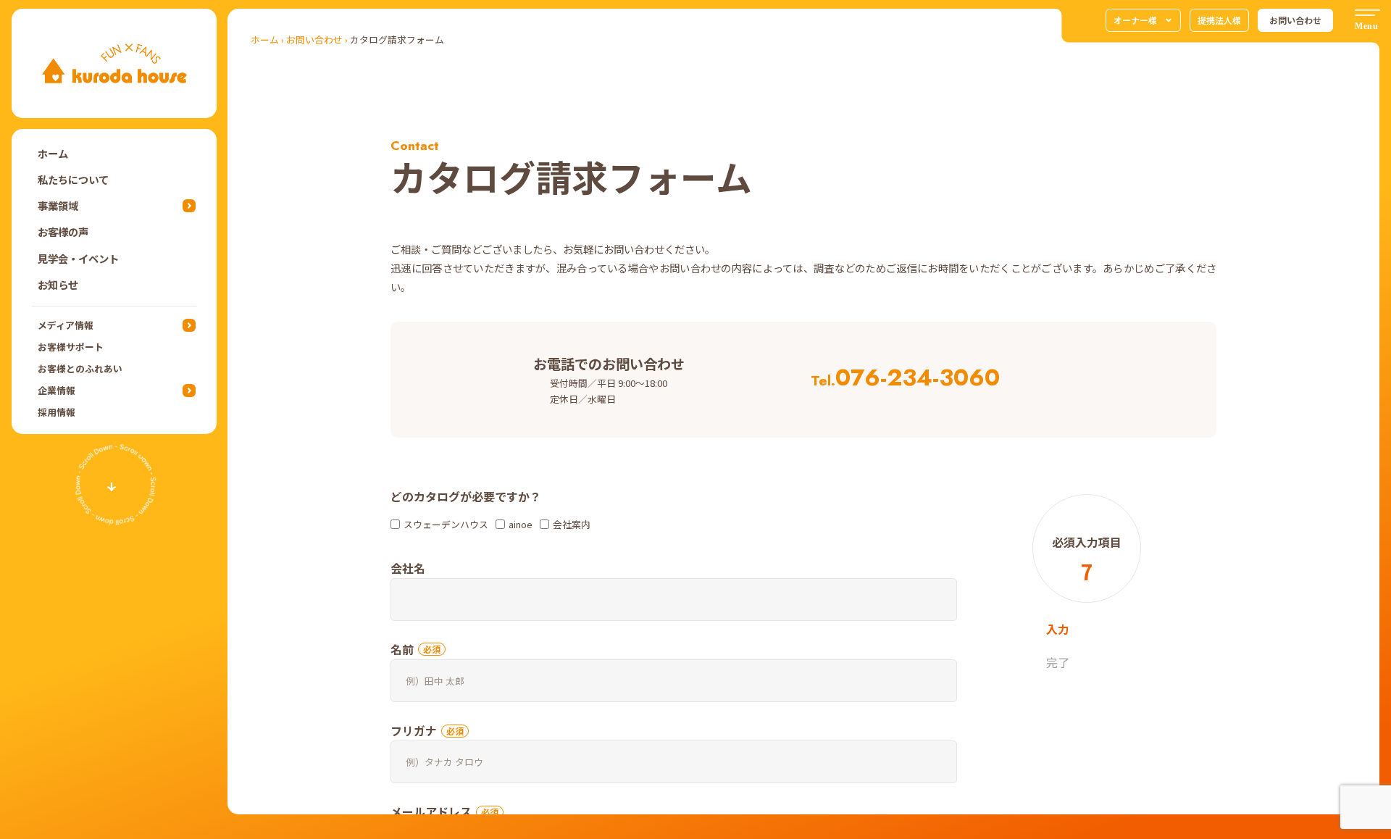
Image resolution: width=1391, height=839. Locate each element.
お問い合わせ (1295, 20)
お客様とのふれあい (80, 368)
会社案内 (571, 524)
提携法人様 (1219, 20)
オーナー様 (1135, 20)
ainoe (520, 524)
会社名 (407, 568)
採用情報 (56, 412)
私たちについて (73, 179)
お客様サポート (71, 347)
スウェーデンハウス (446, 524)
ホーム (53, 153)
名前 (402, 649)
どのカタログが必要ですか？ (465, 496)
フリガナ (413, 730)
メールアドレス (431, 811)
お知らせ (58, 284)
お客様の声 (63, 231)
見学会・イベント (78, 258)
